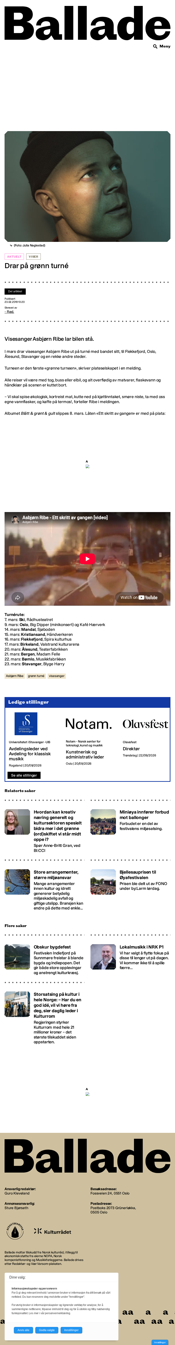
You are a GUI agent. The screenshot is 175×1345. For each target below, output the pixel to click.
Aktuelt (14, 256)
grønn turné (36, 676)
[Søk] (155, 46)
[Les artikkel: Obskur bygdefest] (45, 957)
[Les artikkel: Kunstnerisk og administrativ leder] (90, 740)
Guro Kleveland (17, 1193)
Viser (33, 256)
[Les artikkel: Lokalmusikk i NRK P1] (130, 957)
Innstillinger (160, 1342)
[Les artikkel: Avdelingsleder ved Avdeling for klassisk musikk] (33, 740)
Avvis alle (23, 1330)
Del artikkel (15, 291)
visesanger (56, 676)
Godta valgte (47, 1330)
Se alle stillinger (24, 775)
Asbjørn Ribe (14, 676)
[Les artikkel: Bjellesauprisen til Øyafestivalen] (130, 888)
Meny (165, 46)
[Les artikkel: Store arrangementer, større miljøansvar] (45, 888)
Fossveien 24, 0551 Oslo (109, 1193)
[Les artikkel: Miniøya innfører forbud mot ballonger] (130, 829)
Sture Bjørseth (16, 1208)
